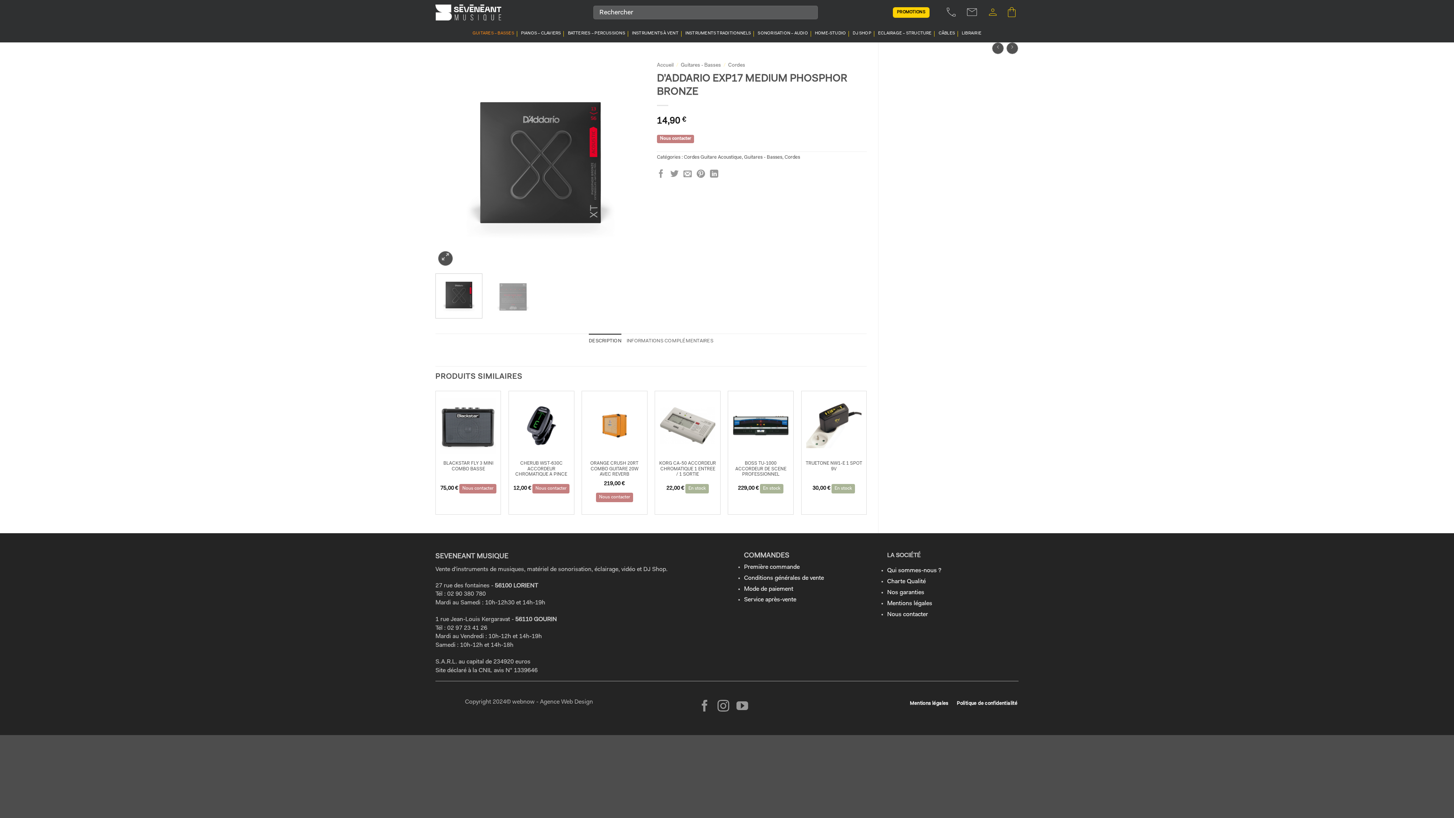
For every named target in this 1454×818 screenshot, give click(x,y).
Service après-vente (770, 600)
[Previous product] (1012, 48)
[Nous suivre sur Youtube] (742, 706)
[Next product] (998, 48)
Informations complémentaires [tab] (670, 341)
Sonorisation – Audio (783, 33)
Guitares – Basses (493, 33)
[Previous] (449, 163)
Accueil (665, 65)
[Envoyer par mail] (687, 174)
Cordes (736, 65)
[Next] (631, 163)
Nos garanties (905, 593)
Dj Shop (862, 33)
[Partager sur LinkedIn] (714, 174)
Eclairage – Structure (905, 33)
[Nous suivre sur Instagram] (723, 706)
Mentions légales (909, 604)
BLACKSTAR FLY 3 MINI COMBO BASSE (468, 466)
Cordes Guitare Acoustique (713, 157)
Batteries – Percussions (596, 33)
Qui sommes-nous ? (914, 571)
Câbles (947, 33)
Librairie (971, 33)
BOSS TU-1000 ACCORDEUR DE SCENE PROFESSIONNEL (760, 469)
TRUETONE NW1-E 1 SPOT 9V (834, 466)
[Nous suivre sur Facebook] (705, 706)
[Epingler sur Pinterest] (701, 174)
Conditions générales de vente (784, 578)
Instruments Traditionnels (718, 33)
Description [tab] (605, 341)
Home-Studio (830, 33)
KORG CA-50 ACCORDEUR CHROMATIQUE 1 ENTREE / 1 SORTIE (687, 469)
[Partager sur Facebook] (661, 174)
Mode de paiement (768, 589)
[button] (993, 12)
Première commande (772, 567)
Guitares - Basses (701, 65)
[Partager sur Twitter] (674, 174)
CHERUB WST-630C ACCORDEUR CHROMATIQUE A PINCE (541, 469)
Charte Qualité (906, 582)
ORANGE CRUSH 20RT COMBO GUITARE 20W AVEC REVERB (614, 469)
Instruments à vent (655, 33)
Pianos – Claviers (541, 33)
